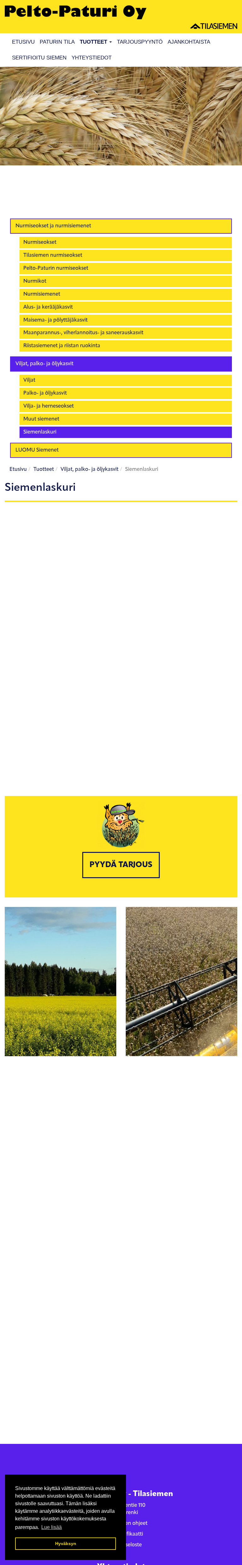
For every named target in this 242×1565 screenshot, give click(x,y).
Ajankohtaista (189, 42)
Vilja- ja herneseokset (48, 406)
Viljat (29, 380)
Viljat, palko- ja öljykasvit (44, 364)
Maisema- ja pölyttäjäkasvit (55, 320)
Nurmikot (34, 281)
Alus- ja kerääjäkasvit (48, 307)
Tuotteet (94, 42)
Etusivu (23, 42)
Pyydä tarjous (121, 865)
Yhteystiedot (92, 58)
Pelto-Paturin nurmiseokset (55, 268)
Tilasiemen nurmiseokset (52, 255)
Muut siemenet (41, 419)
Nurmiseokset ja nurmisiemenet (53, 226)
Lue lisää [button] (51, 1527)
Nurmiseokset (39, 242)
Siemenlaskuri (39, 432)
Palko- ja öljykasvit (45, 393)
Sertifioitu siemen (39, 58)
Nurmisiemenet (41, 294)
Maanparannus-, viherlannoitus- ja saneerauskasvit (83, 333)
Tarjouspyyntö (140, 42)
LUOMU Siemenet (37, 450)
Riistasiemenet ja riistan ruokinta (61, 345)
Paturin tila (57, 42)
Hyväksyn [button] (65, 1543)
